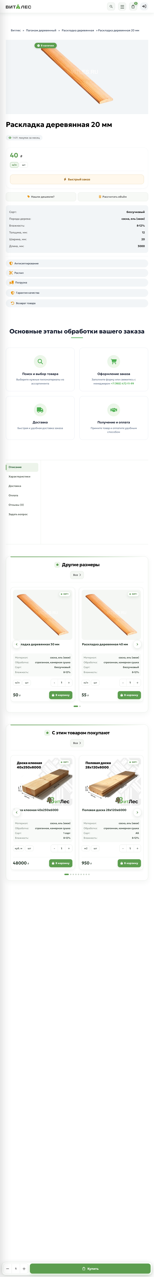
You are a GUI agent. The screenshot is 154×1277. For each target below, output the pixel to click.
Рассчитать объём (114, 196)
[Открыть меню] (122, 6)
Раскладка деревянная (78, 30)
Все (75, 575)
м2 (85, 848)
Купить (93, 1269)
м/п (14, 164)
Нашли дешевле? (43, 196)
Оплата (13, 495)
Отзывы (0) (16, 505)
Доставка (15, 486)
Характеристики (19, 476)
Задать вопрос (18, 514)
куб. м (18, 848)
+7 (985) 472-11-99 (122, 383)
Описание (15, 467)
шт (23, 164)
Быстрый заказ (79, 179)
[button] (16, 644)
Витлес (16, 30)
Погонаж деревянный (41, 30)
